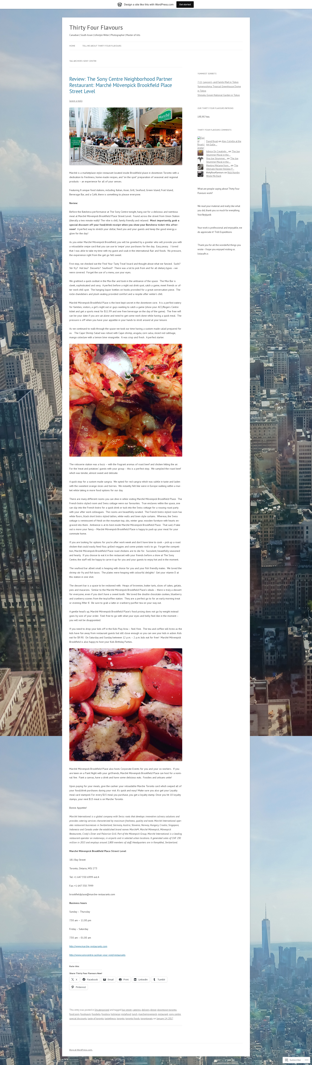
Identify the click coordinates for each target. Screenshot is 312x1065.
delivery (145, 1009)
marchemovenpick (147, 1014)
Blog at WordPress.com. (81, 1049)
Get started (185, 4)
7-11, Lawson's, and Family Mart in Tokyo (218, 82)
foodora (105, 1014)
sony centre (175, 1014)
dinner (153, 1009)
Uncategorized (102, 1009)
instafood (126, 1014)
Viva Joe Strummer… (216, 158)
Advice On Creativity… (217, 151)
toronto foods (132, 1018)
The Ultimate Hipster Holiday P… (222, 167)
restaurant (163, 1014)
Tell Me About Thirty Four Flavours (101, 45)
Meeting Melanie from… (218, 165)
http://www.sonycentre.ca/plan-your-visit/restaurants (97, 955)
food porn (74, 1014)
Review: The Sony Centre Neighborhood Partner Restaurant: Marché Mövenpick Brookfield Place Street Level (120, 85)
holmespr (115, 1014)
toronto (121, 1018)
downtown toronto (167, 1009)
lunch (134, 1014)
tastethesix (110, 1018)
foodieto (96, 1014)
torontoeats (147, 1018)
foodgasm (85, 1014)
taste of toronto (96, 1018)
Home (72, 45)
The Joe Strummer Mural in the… (223, 153)
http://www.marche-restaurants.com (88, 946)
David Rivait (212, 141)
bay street (127, 1009)
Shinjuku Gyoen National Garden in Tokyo (219, 95)
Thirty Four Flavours (96, 27)
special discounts (78, 1018)
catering (137, 1009)
